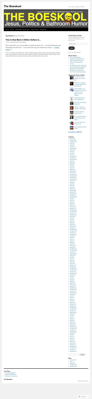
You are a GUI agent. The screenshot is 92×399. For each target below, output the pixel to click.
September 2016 (73, 253)
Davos (7, 54)
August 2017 (72, 236)
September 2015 (73, 273)
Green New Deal (13, 54)
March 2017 (72, 244)
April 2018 (72, 223)
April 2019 (72, 203)
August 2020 (72, 180)
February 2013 (73, 323)
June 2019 (72, 200)
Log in (71, 361)
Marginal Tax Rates (43, 54)
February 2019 (73, 206)
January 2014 (73, 305)
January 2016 (73, 266)
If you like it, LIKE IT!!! (75, 132)
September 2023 (73, 159)
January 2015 (73, 286)
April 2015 (72, 281)
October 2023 (73, 158)
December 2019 (73, 193)
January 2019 (73, 208)
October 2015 (73, 271)
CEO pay (58, 52)
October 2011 (73, 349)
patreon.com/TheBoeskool (10, 374)
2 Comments (44, 56)
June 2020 (72, 184)
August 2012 (72, 333)
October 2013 (73, 310)
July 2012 (72, 335)
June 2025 (72, 145)
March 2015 (72, 283)
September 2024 (73, 148)
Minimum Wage (52, 54)
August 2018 (72, 216)
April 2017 (72, 242)
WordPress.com (73, 366)
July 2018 (72, 218)
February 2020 (73, 190)
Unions (29, 56)
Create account (73, 359)
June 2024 (72, 153)
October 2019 (73, 195)
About (12, 29)
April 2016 (72, 262)
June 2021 (72, 164)
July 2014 (72, 296)
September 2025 (73, 141)
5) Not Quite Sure (20, 52)
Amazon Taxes (45, 52)
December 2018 (73, 210)
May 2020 (72, 185)
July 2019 (72, 198)
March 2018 (72, 224)
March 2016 (72, 263)
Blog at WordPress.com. (83, 381)
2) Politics (12, 52)
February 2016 (73, 265)
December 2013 (73, 307)
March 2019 (72, 205)
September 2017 (73, 234)
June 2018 (72, 219)
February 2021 (73, 171)
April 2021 (72, 167)
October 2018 (73, 213)
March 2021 (72, 169)
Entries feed (72, 363)
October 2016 (73, 252)
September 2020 (73, 179)
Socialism (20, 56)
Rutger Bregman (13, 56)
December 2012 (73, 326)
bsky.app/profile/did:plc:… (11, 372)
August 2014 (72, 294)
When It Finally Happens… (76, 57)
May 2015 (72, 279)
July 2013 (72, 315)
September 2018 (73, 214)
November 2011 (73, 348)
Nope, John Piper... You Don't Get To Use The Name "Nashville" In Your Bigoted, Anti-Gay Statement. (80, 92)
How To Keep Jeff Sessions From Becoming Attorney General (80, 118)
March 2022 (72, 163)
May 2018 (72, 221)
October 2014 (73, 291)
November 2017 (73, 231)
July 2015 (72, 276)
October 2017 (73, 232)
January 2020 (73, 192)
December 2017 (73, 229)
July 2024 (72, 151)
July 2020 (72, 182)
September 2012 (73, 331)
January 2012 (73, 344)
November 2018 (73, 211)
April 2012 (72, 339)
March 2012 (72, 341)
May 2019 (72, 201)
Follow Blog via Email (75, 35)
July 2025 (72, 143)
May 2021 (72, 166)
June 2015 (72, 278)
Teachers (25, 56)
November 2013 (73, 309)
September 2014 (73, 292)
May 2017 (72, 240)
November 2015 (73, 270)
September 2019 (73, 197)
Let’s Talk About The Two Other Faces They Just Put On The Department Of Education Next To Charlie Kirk (78, 67)
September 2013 (73, 312)
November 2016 (73, 250)
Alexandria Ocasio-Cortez (35, 52)
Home (7, 29)
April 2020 (72, 187)
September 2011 (73, 351)
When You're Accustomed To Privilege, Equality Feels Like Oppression (80, 84)
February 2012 (73, 343)
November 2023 (73, 156)
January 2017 (73, 247)
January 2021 (73, 172)
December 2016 (73, 249)
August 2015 (72, 275)
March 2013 (72, 322)
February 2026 (73, 140)
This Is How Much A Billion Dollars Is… (23, 39)
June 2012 (72, 336)
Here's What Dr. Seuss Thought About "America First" (79, 78)
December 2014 (73, 288)
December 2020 (73, 174)
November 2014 (73, 289)
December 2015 (73, 268)
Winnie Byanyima (36, 56)
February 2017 (73, 245)
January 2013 (73, 325)
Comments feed (73, 364)
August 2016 (72, 255)
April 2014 (72, 301)
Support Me (43, 29)
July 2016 (72, 257)
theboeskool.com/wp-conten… (11, 376)
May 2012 (72, 338)
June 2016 (72, 258)
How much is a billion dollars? (25, 54)
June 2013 (72, 317)
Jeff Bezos (35, 54)
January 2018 (73, 227)
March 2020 (72, 188)
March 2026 (72, 138)
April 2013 (72, 320)
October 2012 (73, 330)
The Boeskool (12, 6)
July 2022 (72, 161)
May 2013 (72, 318)
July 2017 (72, 237)
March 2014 (72, 302)
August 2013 (72, 313)
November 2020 (73, 176)
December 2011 (73, 346)
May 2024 (72, 154)
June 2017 (72, 239)
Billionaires (52, 52)
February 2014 (73, 304)
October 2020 (73, 177)
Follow (71, 48)
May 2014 (72, 299)
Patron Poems (34, 29)
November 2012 (73, 328)
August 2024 (72, 150)
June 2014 (72, 297)
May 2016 (72, 260)
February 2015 (73, 284)
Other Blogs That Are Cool (22, 29)
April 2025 (72, 146)
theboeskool (23, 42)
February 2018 (73, 226)
